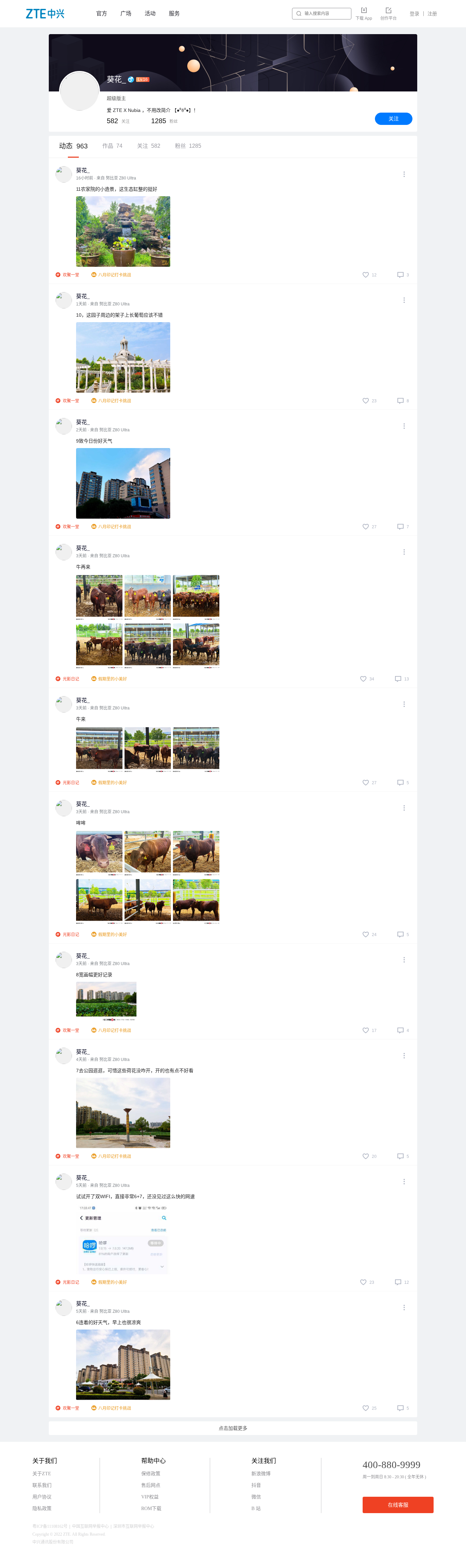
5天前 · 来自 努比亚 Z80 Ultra (103, 1185)
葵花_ (83, 170)
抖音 (256, 1485)
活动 (150, 13)
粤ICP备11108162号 (50, 1526)
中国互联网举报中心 (90, 1526)
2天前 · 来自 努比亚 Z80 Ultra (103, 430)
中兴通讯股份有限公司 (52, 1542)
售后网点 (150, 1485)
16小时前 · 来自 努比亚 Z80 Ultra (106, 178)
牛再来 (83, 567)
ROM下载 (151, 1508)
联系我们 (42, 1485)
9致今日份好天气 (94, 441)
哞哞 (81, 822)
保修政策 (150, 1473)
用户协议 (42, 1496)
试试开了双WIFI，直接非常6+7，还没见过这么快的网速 (135, 1196)
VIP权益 (150, 1496)
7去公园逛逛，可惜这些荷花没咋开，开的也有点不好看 (134, 1070)
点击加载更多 (233, 1428)
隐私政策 (42, 1508)
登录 (414, 13)
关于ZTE (41, 1473)
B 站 (256, 1508)
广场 (125, 13)
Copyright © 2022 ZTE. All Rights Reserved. (69, 1534)
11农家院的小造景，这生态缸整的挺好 (116, 189)
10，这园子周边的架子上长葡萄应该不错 (119, 315)
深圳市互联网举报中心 (133, 1526)
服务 (174, 13)
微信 (256, 1496)
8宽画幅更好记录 (94, 974)
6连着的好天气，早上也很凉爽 (108, 1322)
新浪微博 (261, 1473)
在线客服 (398, 1505)
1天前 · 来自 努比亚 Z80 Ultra (103, 304)
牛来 (81, 719)
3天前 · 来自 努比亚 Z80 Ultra (103, 556)
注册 (432, 13)
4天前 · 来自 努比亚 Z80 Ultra (103, 1059)
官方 (101, 13)
